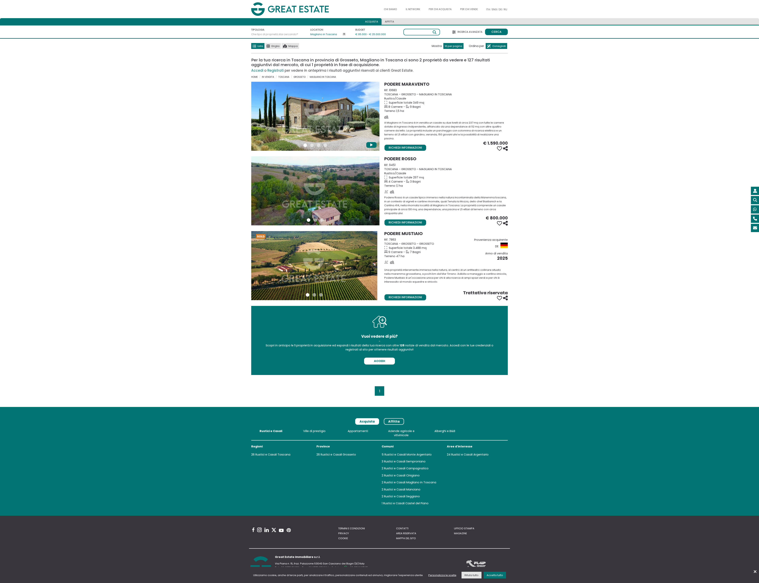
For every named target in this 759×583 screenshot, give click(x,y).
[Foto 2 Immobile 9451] (315, 220)
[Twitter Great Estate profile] (274, 530)
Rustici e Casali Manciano (402, 489)
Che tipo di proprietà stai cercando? (274, 34)
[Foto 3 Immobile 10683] (318, 145)
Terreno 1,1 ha (446, 175)
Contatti (402, 528)
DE (500, 9)
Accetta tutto (495, 575)
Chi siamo (390, 9)
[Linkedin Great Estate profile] (266, 530)
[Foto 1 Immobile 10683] (305, 145)
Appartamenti (358, 431)
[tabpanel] (379, 468)
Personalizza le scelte (442, 575)
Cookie (343, 538)
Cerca (496, 32)
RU (505, 9)
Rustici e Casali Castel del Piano (406, 503)
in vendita (268, 77)
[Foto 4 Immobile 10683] (325, 145)
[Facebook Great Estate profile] (253, 530)
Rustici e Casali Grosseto (338, 454)
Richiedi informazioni (405, 148)
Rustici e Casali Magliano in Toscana (410, 482)
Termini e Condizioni (351, 528)
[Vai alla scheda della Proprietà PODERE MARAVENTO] (315, 116)
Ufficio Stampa (464, 528)
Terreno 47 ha (446, 248)
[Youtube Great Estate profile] (281, 530)
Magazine (460, 533)
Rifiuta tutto (471, 575)
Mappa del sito (406, 538)
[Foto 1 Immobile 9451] (308, 220)
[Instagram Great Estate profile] (259, 530)
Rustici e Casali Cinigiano (402, 475)
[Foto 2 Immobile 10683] (312, 145)
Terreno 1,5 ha (446, 100)
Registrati (275, 70)
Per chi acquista (440, 9)
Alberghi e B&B (444, 431)
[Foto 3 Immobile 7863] (321, 295)
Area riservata (406, 533)
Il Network (413, 9)
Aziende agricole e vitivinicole (401, 433)
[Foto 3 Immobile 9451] (322, 220)
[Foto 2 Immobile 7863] (314, 295)
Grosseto (300, 77)
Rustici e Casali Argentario (470, 454)
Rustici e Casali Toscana (272, 454)
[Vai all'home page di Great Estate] (298, 9)
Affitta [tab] (394, 421)
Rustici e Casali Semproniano (405, 461)
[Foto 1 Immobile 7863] (307, 295)
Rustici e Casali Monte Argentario (408, 454)
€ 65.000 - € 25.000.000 (368, 34)
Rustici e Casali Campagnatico (406, 468)
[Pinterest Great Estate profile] (288, 530)
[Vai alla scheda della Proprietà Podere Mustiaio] (314, 265)
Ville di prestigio (314, 431)
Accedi (257, 70)
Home (254, 77)
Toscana (283, 77)
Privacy (343, 533)
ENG (494, 9)
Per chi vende (469, 9)
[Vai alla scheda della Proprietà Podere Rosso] (315, 190)
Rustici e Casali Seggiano (402, 496)
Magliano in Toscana (323, 34)
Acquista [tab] (371, 21)
